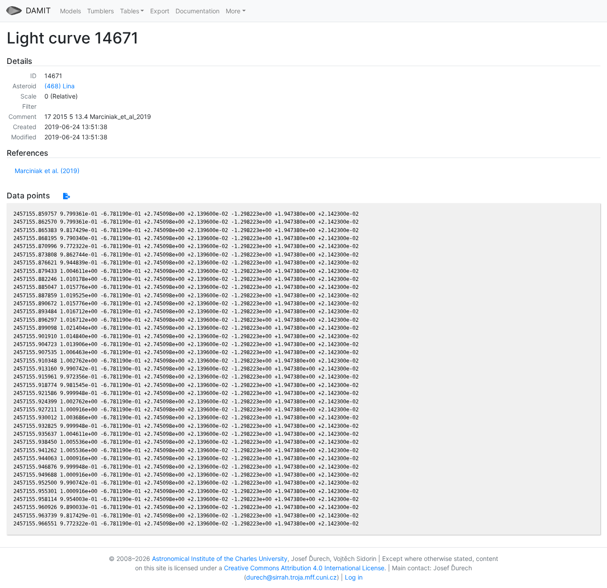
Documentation (198, 11)
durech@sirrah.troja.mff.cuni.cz (291, 577)
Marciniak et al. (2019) (47, 170)
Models (70, 11)
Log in (354, 577)
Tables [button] (129, 11)
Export (159, 11)
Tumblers (100, 11)
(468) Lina (59, 86)
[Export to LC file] (66, 196)
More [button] (233, 11)
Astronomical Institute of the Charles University (220, 558)
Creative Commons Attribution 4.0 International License (304, 568)
